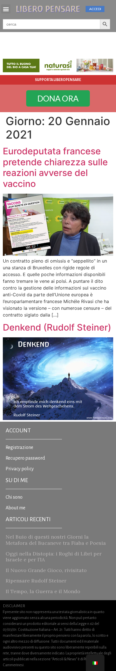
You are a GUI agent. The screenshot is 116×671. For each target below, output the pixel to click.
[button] (5, 8)
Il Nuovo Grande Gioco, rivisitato (46, 570)
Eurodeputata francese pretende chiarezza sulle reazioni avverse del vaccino (55, 167)
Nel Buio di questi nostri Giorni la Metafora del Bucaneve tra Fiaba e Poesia (56, 540)
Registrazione (19, 447)
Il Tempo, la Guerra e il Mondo (43, 591)
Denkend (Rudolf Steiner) (57, 327)
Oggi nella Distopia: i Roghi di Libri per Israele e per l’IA (54, 556)
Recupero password (25, 458)
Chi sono (14, 497)
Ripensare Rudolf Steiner (36, 580)
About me (15, 507)
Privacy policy (20, 468)
